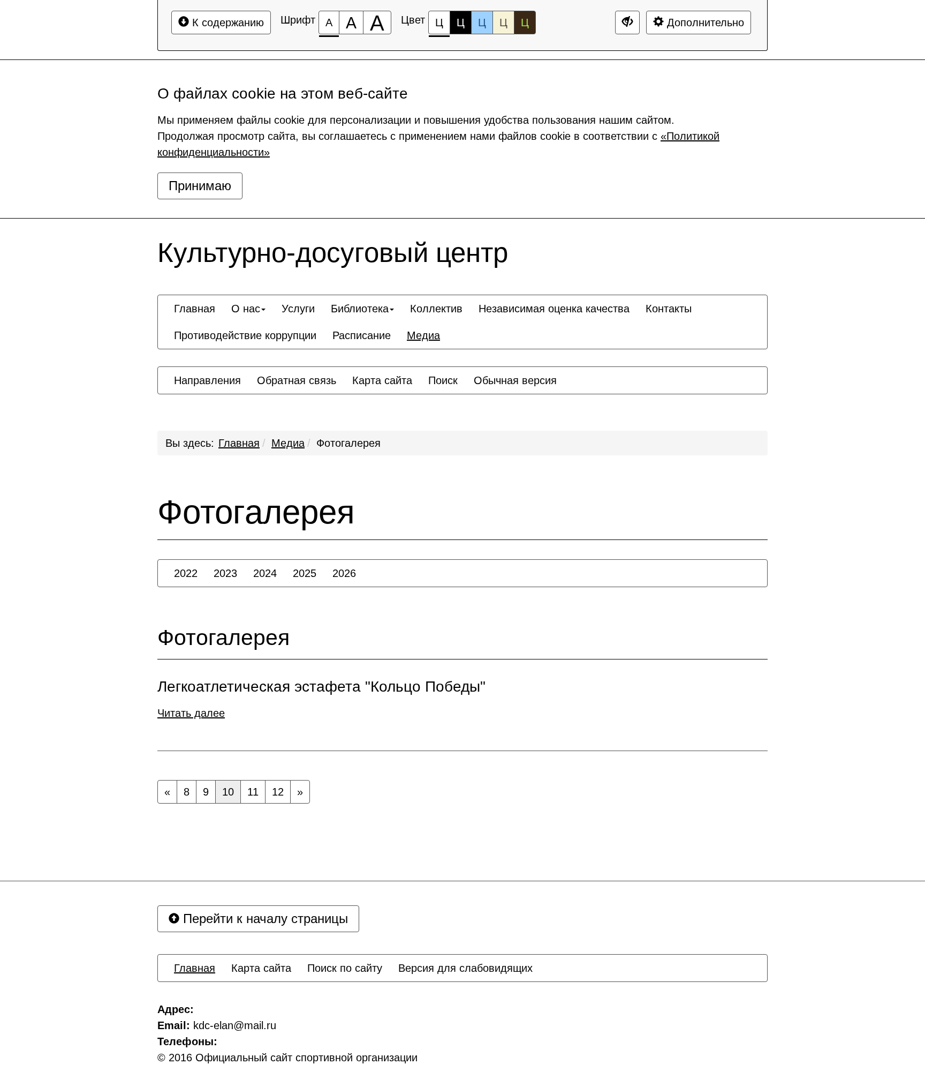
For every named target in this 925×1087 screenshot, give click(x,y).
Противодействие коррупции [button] (245, 335)
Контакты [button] (669, 308)
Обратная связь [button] (296, 380)
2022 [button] (186, 573)
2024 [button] (265, 573)
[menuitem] (194, 308)
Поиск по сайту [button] (344, 968)
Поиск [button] (443, 380)
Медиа (288, 443)
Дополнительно (704, 22)
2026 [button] (344, 573)
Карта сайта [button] (382, 380)
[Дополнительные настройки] (627, 22)
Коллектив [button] (436, 308)
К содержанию (226, 22)
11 (253, 792)
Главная (239, 443)
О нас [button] (245, 308)
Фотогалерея (348, 443)
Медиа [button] (423, 335)
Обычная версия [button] (515, 380)
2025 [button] (304, 573)
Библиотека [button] (360, 308)
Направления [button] (207, 380)
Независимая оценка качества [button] (554, 308)
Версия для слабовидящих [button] (465, 968)
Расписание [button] (361, 335)
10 (228, 792)
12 (278, 792)
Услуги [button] (298, 308)
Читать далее (191, 713)
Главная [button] (194, 308)
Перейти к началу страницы (263, 918)
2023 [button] (225, 573)
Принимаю (200, 185)
